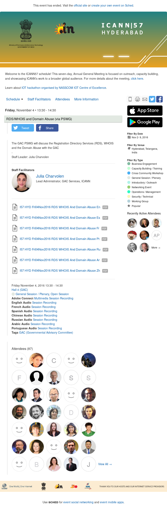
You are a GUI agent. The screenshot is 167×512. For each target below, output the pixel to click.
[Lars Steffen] (132, 247)
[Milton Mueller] (144, 247)
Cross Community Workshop (147, 173)
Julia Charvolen (50, 176)
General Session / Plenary (32, 294)
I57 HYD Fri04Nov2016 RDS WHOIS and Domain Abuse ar (60, 260)
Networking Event (141, 187)
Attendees (62, 99)
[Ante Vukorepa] (132, 223)
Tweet (25, 128)
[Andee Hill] (144, 223)
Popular (136, 206)
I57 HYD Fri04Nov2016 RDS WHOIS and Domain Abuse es (60, 217)
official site (80, 5)
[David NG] (157, 223)
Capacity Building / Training (147, 168)
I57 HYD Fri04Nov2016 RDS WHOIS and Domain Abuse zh (60, 270)
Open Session (60, 294)
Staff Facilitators (39, 99)
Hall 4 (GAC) (20, 290)
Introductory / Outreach (144, 182)
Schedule (13, 99)
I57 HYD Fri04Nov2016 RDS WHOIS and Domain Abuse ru (60, 249)
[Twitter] (152, 99)
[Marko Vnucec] (132, 235)
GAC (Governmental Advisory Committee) (46, 332)
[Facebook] (159, 99)
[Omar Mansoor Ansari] (144, 235)
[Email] (145, 99)
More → (156, 247)
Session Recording (44, 302)
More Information (86, 99)
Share (50, 128)
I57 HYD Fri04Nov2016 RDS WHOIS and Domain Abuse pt (59, 238)
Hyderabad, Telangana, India (145, 150)
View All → (105, 464)
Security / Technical (142, 196)
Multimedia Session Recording (53, 298)
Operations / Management (146, 191)
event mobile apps (112, 502)
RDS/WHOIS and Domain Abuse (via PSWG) (39, 118)
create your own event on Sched (112, 5)
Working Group (140, 201)
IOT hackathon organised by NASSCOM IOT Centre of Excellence (64, 88)
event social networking (78, 502)
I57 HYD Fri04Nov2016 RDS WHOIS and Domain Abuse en (60, 207)
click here (137, 78)
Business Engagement (144, 163)
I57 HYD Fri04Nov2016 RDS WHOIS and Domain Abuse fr (59, 228)
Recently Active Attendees (144, 213)
